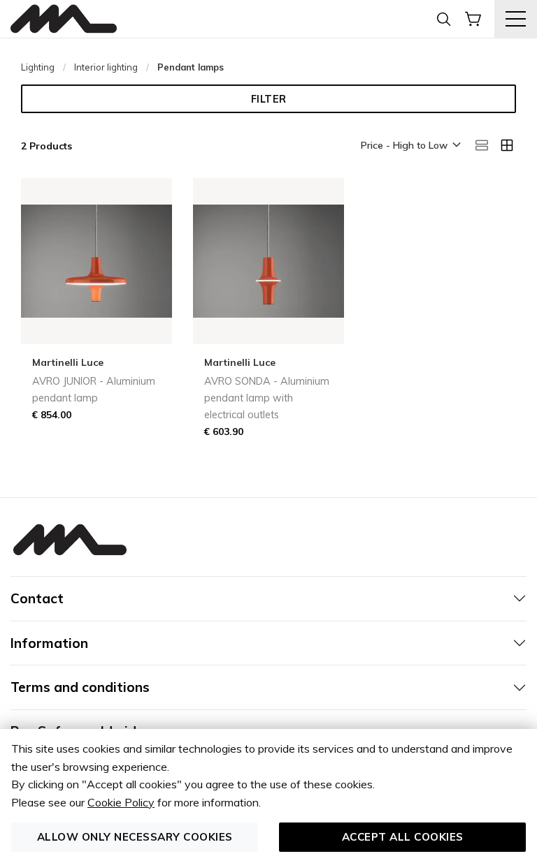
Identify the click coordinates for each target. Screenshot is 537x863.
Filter (269, 99)
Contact (37, 598)
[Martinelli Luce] (63, 19)
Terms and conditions (80, 687)
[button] (410, 146)
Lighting (38, 67)
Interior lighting (106, 67)
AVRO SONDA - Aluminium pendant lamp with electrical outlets (266, 398)
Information (49, 643)
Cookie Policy (121, 802)
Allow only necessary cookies (135, 836)
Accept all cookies (403, 836)
